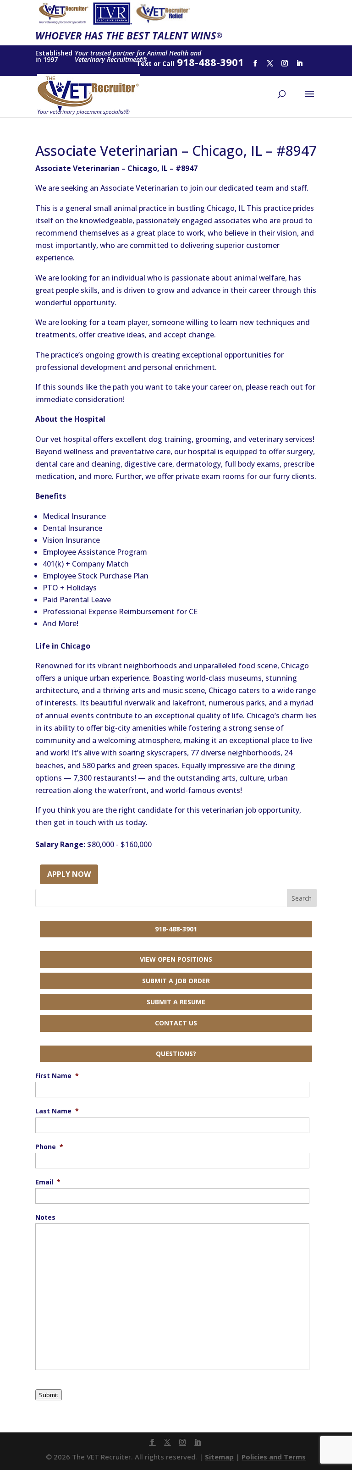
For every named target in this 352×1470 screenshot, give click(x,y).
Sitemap (219, 1456)
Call (168, 63)
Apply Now (69, 874)
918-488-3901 (176, 929)
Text (144, 63)
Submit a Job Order (176, 980)
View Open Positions (176, 959)
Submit (48, 1395)
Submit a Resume (176, 1001)
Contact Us (176, 1023)
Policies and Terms (274, 1456)
